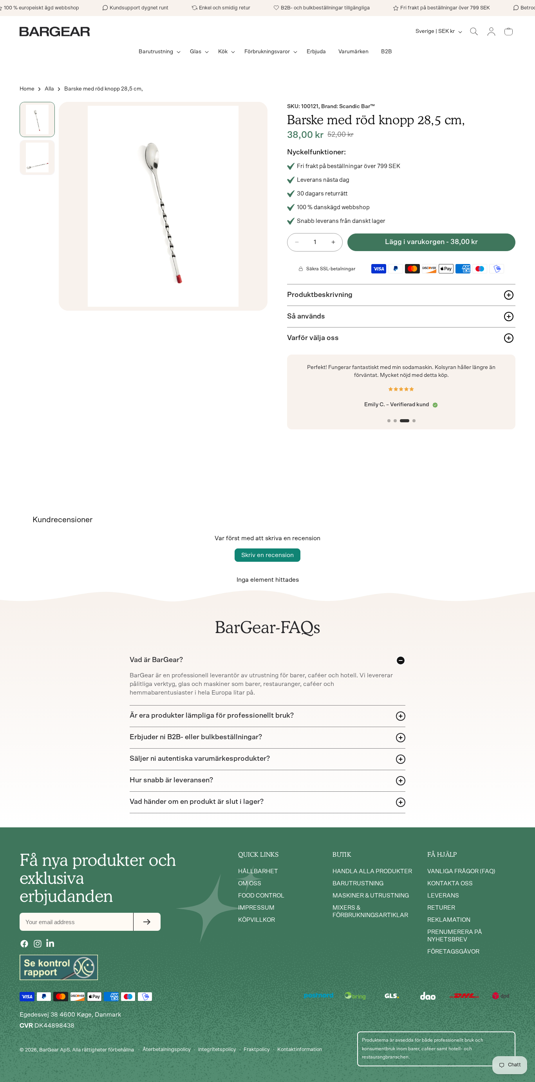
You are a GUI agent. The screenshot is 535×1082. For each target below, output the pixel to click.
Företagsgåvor (453, 952)
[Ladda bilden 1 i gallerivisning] (37, 119)
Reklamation (448, 920)
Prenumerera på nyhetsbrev (454, 936)
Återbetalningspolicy (167, 1049)
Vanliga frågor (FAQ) (461, 872)
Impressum (256, 908)
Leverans (443, 896)
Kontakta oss (450, 884)
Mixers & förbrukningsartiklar (370, 912)
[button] (158, 52)
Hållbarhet (258, 872)
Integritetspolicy (217, 1049)
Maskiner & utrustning (371, 896)
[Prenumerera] (147, 922)
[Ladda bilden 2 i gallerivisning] (37, 157)
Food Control (261, 896)
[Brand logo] (59, 967)
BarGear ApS (54, 1049)
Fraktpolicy (257, 1049)
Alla (49, 89)
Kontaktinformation (299, 1049)
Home (27, 89)
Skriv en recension (267, 555)
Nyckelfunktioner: (316, 152)
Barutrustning (358, 884)
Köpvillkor (256, 920)
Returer (441, 908)
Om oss (249, 884)
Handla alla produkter (372, 872)
